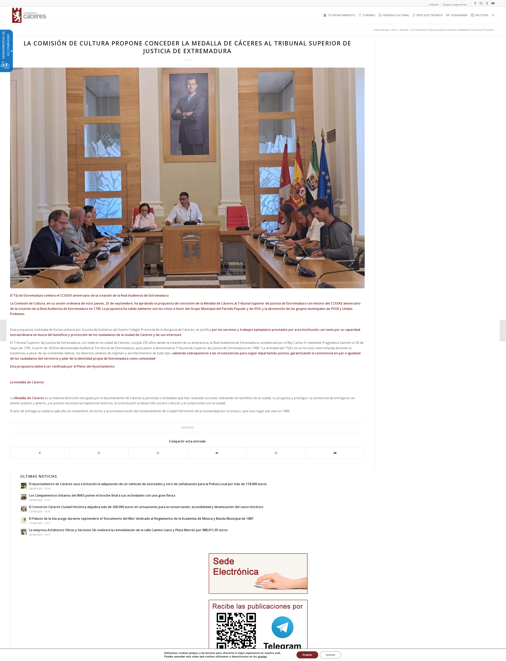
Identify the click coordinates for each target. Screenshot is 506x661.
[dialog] (253, 655)
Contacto (434, 4)
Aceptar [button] (307, 655)
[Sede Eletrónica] (258, 573)
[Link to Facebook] (475, 3)
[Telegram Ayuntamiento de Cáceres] (258, 628)
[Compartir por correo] (217, 452)
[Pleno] (187, 178)
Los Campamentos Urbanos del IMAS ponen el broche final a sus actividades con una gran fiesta (102, 495)
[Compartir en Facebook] (39, 452)
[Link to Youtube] (493, 3)
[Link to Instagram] (481, 3)
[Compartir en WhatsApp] (157, 452)
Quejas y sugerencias (454, 4)
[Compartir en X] (99, 452)
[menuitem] (339, 15)
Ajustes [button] (330, 655)
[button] (3, 330)
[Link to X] (487, 3)
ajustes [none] (262, 656)
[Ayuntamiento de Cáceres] (29, 15)
